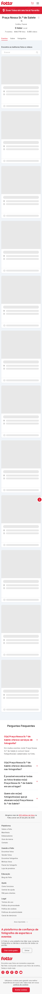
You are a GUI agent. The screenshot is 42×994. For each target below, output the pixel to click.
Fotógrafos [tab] (22, 38)
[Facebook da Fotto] (11, 972)
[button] (32, 3)
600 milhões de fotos (27, 815)
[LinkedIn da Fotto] (16, 972)
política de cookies (20, 985)
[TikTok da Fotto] (7, 972)
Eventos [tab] (4, 38)
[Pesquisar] (37, 52)
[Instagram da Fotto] (2, 972)
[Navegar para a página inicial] (7, 3)
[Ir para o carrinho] (32, 3)
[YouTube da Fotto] (20, 972)
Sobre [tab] (12, 38)
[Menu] (38, 3)
